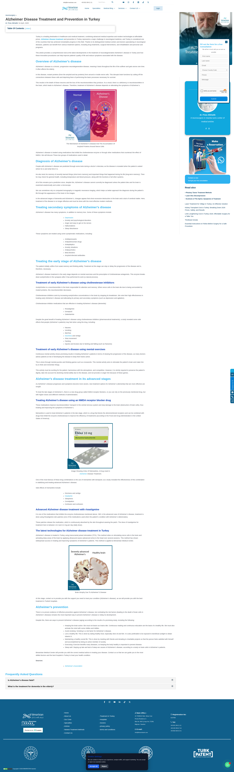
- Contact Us (67, 733)
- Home (66, 713)
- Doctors (102, 723)
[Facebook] (133, 2)
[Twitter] (148, 2)
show (28, 28)
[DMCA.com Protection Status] (7, 768)
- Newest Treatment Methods (73, 730)
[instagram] (128, 2)
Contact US (134, 8)
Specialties (96, 8)
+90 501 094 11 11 (176, 725)
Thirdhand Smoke (191, 220)
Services (121, 8)
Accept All (94, 766)
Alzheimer (83, 474)
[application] (114, 8)
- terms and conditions (107, 730)
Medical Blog (108, 8)
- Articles (66, 726)
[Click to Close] (226, 42)
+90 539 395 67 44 (176, 728)
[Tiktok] (143, 2)
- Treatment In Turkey (107, 716)
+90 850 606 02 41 (176, 731)
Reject (104, 766)
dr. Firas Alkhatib (11, 23)
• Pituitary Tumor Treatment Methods (198, 192)
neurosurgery (10, 15)
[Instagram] (109, 702)
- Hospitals (103, 719)
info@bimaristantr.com (141, 732)
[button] (158, 8)
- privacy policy (104, 726)
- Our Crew (67, 719)
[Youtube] (123, 2)
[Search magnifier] (112, 2)
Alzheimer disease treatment (52, 39)
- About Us (67, 716)
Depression (69, 218)
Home (87, 8)
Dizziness (68, 336)
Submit (213, 99)
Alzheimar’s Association (73, 666)
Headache (68, 496)
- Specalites (67, 723)
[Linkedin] (138, 2)
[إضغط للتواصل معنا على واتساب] (227, 764)
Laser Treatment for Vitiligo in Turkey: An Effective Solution (206, 204)
